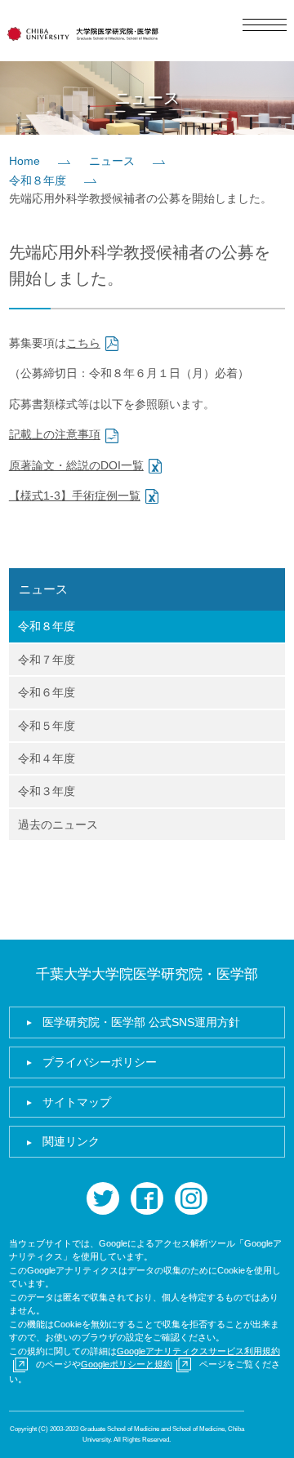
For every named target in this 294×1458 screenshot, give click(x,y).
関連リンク (71, 1141)
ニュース (112, 160)
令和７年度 (46, 659)
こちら (83, 342)
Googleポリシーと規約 (126, 1364)
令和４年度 (46, 758)
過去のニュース (58, 824)
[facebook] (147, 1198)
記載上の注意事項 (54, 434)
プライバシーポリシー (99, 1062)
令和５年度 (46, 725)
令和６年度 (46, 692)
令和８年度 (37, 180)
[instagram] (191, 1198)
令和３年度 (46, 791)
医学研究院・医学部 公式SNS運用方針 (141, 1022)
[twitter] (103, 1198)
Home (24, 160)
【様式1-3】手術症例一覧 (74, 495)
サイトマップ (76, 1102)
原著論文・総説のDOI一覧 (76, 465)
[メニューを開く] (265, 25)
